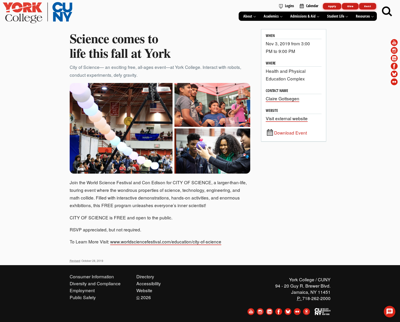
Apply (332, 6)
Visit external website (287, 118)
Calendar (312, 5)
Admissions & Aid (303, 16)
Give (350, 6)
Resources (363, 16)
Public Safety (83, 296)
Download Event (290, 132)
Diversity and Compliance (95, 282)
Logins (289, 5)
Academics (271, 16)
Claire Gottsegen (282, 98)
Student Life (335, 16)
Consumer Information (92, 275)
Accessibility (148, 282)
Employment (82, 289)
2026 (143, 296)
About (247, 16)
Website (144, 289)
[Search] (387, 11)
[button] (389, 311)
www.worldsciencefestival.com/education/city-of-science (165, 241)
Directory (145, 275)
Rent (367, 6)
